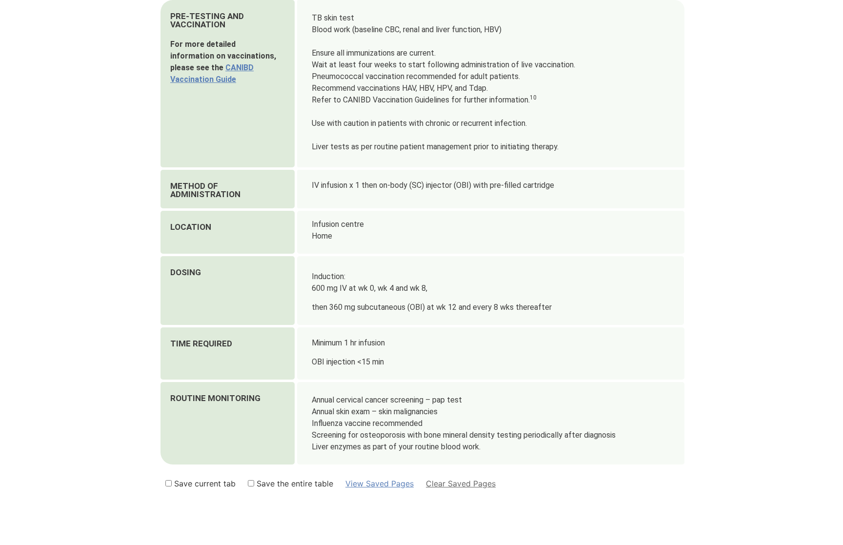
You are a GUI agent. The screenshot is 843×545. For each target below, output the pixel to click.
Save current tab (204, 483)
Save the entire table (293, 483)
